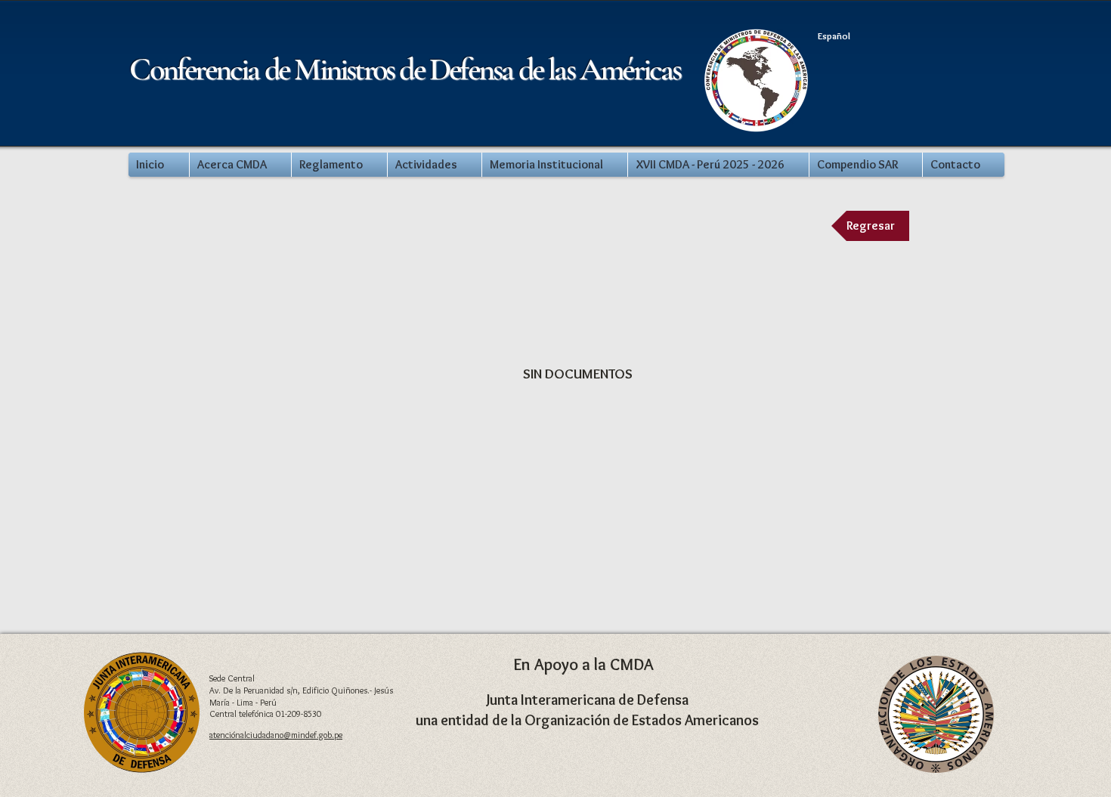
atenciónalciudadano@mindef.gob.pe (275, 734)
